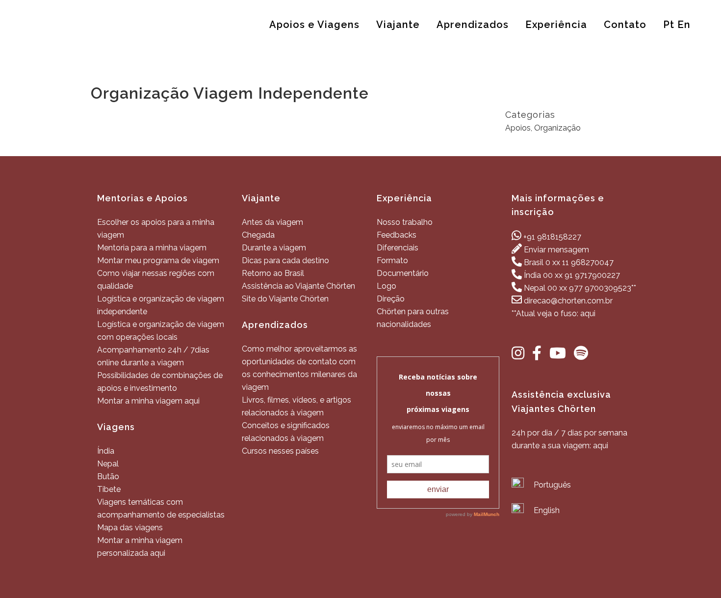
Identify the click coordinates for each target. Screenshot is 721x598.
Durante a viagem (274, 247)
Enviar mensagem (556, 249)
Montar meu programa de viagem (158, 260)
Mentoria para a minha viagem (151, 247)
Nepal (108, 463)
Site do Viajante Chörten (285, 298)
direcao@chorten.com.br (568, 300)
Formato (392, 260)
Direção (391, 298)
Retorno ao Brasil (273, 273)
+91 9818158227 (552, 237)
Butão (108, 476)
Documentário (403, 273)
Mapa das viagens (130, 527)
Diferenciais (397, 247)
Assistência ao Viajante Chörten (298, 286)
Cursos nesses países (280, 451)
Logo (386, 286)
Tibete (109, 489)
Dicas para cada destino (285, 260)
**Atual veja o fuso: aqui (553, 313)
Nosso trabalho (405, 222)
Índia (105, 451)
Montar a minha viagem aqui (148, 401)
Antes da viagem (272, 222)
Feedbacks (396, 235)
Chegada (258, 235)
